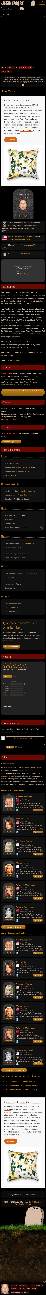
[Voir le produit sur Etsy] (23, 164)
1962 (26, 865)
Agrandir (10, 139)
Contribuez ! (24, 274)
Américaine (12, 237)
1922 (21, 910)
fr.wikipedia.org (14, 360)
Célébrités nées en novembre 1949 (18, 1082)
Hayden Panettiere (24, 796)
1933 (21, 887)
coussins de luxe (26, 130)
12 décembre (20, 239)
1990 (21, 821)
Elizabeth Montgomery (26, 884)
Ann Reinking (6, 71)
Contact (28, 1204)
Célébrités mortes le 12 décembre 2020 (20, 1086)
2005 (26, 910)
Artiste (20, 495)
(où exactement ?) (23, 253)
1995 (26, 887)
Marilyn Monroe (23, 862)
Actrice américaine (25, 67)
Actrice (23, 491)
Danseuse (31, 491)
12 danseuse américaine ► (14, 1070)
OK (23, 85)
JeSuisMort (12, 3)
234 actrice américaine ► (13, 927)
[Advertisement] (23, 41)
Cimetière (11, 67)
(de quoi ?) (31, 245)
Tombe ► (37, 810)
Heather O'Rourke (24, 840)
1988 (26, 843)
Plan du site (19, 1204)
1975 (21, 843)
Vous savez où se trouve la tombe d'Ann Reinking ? (23, 392)
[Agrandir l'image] (38, 149)
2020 (28, 239)
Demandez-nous (11, 647)
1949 (36, 237)
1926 (21, 865)
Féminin (13, 475)
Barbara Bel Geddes (25, 906)
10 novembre (28, 237)
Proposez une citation (9, 420)
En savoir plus (30, 83)
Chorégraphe (29, 495)
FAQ (31, 1202)
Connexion (41, 5)
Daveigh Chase (22, 818)
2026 (26, 799)
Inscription (41, 2)
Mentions (37, 1202)
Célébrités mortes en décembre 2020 (19, 1090)
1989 (21, 799)
